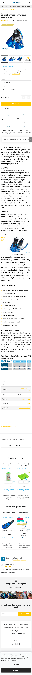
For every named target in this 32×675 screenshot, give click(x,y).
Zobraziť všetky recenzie (19, 560)
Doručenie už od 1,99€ (9, 90)
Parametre (13, 139)
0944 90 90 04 (26, 6)
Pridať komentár (16, 445)
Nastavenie (16, 664)
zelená (26, 482)
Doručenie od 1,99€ (15, 6)
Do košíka (16, 104)
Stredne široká (26, 408)
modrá (7, 482)
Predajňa (4, 6)
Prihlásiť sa (24, 614)
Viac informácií (16, 74)
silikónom (4, 182)
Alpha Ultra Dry (14, 214)
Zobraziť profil (15, 588)
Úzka (20, 408)
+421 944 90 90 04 (17, 634)
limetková (5, 530)
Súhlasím (16, 670)
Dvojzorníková (26, 399)
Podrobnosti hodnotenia (21, 20)
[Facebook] (13, 644)
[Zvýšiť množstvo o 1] (28, 97)
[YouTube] (20, 644)
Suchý (28, 403)
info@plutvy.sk (17, 631)
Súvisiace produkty (24, 139)
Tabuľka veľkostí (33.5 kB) (9, 426)
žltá (26, 530)
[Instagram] (16, 644)
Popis (5, 139)
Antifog (3, 198)
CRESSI (7, 109)
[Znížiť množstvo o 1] (23, 97)
